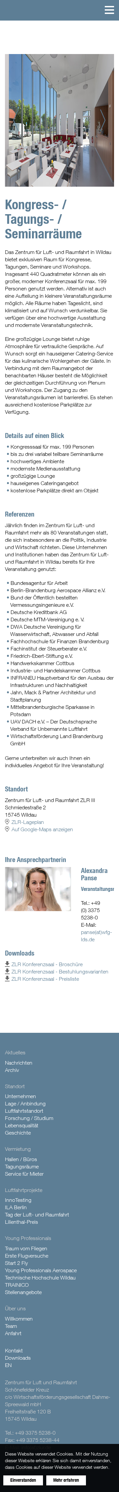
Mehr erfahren (66, 1480)
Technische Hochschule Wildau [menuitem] (40, 1277)
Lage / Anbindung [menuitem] (25, 1103)
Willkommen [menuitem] (19, 1319)
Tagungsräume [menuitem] (22, 1166)
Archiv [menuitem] (12, 1070)
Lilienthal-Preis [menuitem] (21, 1222)
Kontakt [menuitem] (14, 1350)
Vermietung (18, 1149)
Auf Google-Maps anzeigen (42, 829)
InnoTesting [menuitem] (18, 1200)
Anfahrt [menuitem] (13, 1333)
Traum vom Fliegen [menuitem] (26, 1248)
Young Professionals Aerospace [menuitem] (41, 1270)
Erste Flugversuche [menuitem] (26, 1256)
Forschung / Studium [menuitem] (29, 1118)
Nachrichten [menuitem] (18, 1063)
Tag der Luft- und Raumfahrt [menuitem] (37, 1214)
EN (8, 1365)
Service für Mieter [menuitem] (24, 1174)
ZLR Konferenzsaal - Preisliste (45, 979)
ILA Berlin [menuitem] (16, 1207)
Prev (18, 120)
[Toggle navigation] (109, 10)
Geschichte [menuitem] (18, 1133)
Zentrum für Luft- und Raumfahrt (11, 10)
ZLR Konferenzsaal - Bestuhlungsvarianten (60, 971)
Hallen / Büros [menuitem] (21, 1159)
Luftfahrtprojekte (23, 1190)
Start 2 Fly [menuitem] (16, 1263)
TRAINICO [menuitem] (17, 1285)
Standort (15, 1086)
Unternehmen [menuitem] (20, 1096)
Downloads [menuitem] (18, 1358)
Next (105, 120)
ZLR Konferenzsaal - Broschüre (47, 964)
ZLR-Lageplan (28, 822)
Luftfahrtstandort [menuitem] (24, 1111)
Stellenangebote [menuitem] (23, 1292)
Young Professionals (28, 1238)
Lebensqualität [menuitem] (21, 1125)
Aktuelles (15, 1052)
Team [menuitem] (11, 1326)
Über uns (15, 1308)
